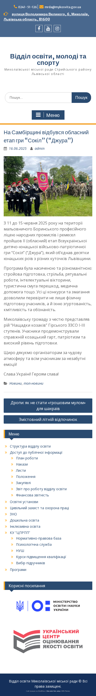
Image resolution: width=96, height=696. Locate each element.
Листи (21, 470)
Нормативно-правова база (38, 538)
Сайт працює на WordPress (35, 691)
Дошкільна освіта (24, 520)
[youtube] (48, 28)
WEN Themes (65, 691)
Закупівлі (23, 482)
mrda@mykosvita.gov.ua (63, 7)
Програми (18, 569)
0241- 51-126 (27, 7)
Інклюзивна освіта (25, 526)
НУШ (20, 550)
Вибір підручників (30, 563)
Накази (22, 464)
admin (40, 148)
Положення (25, 476)
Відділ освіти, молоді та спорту (48, 59)
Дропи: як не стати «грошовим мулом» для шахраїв (48, 405)
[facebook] (39, 28)
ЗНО (13, 514)
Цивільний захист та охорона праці (39, 508)
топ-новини (33, 383)
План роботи (27, 458)
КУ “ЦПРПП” (20, 532)
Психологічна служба (34, 544)
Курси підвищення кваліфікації (41, 556)
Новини (15, 383)
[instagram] (57, 28)
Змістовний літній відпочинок (48, 419)
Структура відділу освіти (30, 446)
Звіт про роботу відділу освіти (41, 489)
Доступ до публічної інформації (36, 452)
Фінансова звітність (32, 495)
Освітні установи (24, 501)
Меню (53, 115)
